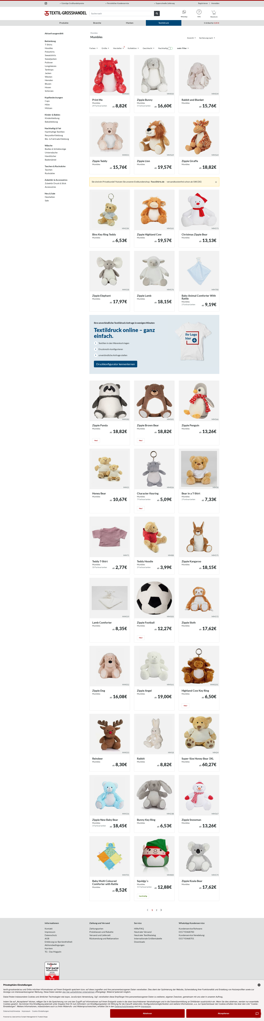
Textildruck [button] (163, 22)
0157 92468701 (186, 938)
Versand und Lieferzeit (100, 935)
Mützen (48, 108)
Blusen (48, 83)
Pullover (49, 62)
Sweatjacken (51, 58)
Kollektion (132, 48)
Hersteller (119, 47)
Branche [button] (97, 22)
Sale (47, 200)
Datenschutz (51, 935)
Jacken (48, 73)
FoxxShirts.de (157, 181)
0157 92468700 (186, 932)
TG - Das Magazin (53, 951)
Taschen (48, 169)
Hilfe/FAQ (139, 928)
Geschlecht (148, 48)
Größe (105, 48)
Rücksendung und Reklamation (104, 938)
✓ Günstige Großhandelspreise (72, 3)
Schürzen (49, 91)
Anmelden (215, 3)
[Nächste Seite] (161, 910)
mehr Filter (182, 48)
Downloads (139, 941)
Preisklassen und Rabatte (101, 932)
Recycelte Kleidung (54, 135)
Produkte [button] (63, 22)
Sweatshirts (50, 55)
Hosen (48, 87)
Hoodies (49, 48)
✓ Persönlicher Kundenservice (117, 3)
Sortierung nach (206, 38)
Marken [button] (129, 22)
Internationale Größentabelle (148, 938)
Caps (47, 101)
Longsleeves (50, 66)
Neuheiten (50, 197)
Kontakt (49, 928)
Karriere (49, 948)
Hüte (47, 104)
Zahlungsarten (96, 928)
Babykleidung (51, 121)
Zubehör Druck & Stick (55, 183)
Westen (48, 76)
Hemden (49, 80)
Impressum (50, 932)
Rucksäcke (50, 173)
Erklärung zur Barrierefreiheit (58, 941)
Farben (93, 48)
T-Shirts (48, 44)
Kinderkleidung (52, 118)
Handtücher (50, 156)
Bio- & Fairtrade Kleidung (57, 139)
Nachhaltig (163, 48)
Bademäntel (50, 159)
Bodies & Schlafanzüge (55, 149)
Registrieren (203, 3)
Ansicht (190, 38)
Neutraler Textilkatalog (145, 935)
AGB (47, 938)
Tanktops (49, 69)
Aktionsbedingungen (54, 945)
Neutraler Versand (143, 932)
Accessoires (50, 187)
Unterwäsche (51, 152)
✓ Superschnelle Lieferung (164, 3)
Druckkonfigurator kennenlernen (115, 364)
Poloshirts (50, 51)
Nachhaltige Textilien (55, 131)
